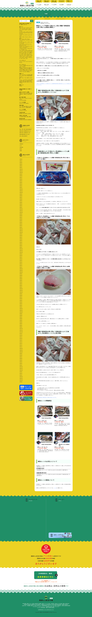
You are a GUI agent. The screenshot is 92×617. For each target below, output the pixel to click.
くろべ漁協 (21, 116)
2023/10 (21, 212)
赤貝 (23, 80)
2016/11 (21, 350)
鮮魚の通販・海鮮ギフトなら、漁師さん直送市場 (30, 603)
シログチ (22, 53)
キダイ (23, 98)
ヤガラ (24, 58)
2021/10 (21, 252)
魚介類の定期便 (54, 604)
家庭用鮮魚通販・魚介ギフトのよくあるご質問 (49, 605)
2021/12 (21, 248)
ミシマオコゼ (30, 29)
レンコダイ (21, 31)
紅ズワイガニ (28, 65)
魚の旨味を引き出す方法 (23, 119)
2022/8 (21, 235)
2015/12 (21, 366)
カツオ (24, 31)
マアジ (22, 54)
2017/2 (21, 345)
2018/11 (21, 310)
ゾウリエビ (21, 110)
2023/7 (21, 217)
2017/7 (21, 336)
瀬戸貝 (28, 77)
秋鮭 (20, 27)
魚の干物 (20, 113)
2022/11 (21, 230)
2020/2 (21, 285)
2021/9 (21, 253)
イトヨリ (22, 29)
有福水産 (24, 116)
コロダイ (23, 50)
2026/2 (21, 165)
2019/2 (21, 305)
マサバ (31, 55)
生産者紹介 (52, 603)
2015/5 (21, 373)
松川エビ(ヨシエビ (26, 70)
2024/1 (21, 207)
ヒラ (20, 29)
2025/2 (21, 185)
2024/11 (21, 190)
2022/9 (21, 233)
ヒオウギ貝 (29, 79)
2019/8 (21, 295)
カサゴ (25, 53)
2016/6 (21, 358)
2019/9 (21, 293)
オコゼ (25, 51)
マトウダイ (30, 98)
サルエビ (20, 71)
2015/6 (21, 371)
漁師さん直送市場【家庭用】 (27, 3)
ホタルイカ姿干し (26, 103)
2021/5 (21, 260)
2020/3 (21, 283)
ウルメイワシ (21, 55)
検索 (31, 20)
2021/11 (21, 250)
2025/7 (21, 177)
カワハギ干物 (25, 113)
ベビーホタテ (24, 74)
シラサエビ (23, 66)
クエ (23, 34)
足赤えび (20, 67)
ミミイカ (24, 61)
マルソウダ (25, 32)
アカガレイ (28, 55)
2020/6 (21, 278)
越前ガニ (28, 71)
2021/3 (21, 263)
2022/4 (21, 242)
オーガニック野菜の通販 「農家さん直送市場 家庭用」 (46, 607)
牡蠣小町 (20, 81)
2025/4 (21, 182)
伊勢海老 (24, 65)
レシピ (21, 145)
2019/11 (21, 290)
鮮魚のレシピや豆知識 (58, 603)
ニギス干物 (29, 113)
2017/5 (21, 340)
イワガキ (22, 75)
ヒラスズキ (21, 33)
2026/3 (21, 164)
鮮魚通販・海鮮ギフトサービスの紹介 (44, 603)
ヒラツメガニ (30, 69)
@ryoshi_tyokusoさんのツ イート (55, 502)
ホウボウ (25, 29)
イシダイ (20, 34)
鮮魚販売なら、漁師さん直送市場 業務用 (63, 605)
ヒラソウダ (21, 32)
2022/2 (21, 245)
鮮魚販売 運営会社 (65, 604)
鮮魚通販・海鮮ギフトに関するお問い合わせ (34, 605)
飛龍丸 (30, 116)
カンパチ (29, 34)
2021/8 (21, 255)
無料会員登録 (59, 604)
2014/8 (21, 381)
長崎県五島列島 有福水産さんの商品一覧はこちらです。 (46, 397)
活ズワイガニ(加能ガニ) (28, 68)
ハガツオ (27, 31)
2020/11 (21, 270)
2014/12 (21, 376)
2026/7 (21, 160)
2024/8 (21, 195)
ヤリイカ (29, 61)
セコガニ (20, 69)
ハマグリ (22, 77)
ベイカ (27, 61)
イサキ (20, 28)
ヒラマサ (25, 34)
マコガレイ (26, 57)
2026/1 (21, 167)
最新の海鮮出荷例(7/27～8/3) (25, 134)
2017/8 (21, 335)
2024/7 (21, 197)
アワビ (25, 77)
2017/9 (21, 333)
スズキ (27, 28)
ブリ (27, 53)
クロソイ (24, 56)
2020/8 (21, 275)
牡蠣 (20, 77)
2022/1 (21, 247)
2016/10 (21, 351)
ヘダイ (27, 58)
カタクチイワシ (29, 54)
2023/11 (21, 210)
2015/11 (21, 368)
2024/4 (21, 202)
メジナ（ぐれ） (21, 57)
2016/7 (21, 356)
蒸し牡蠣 (28, 75)
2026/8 (21, 159)
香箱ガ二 (24, 69)
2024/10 (21, 192)
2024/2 (21, 205)
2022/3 (21, 243)
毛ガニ (31, 70)
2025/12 (21, 169)
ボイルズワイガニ (25, 67)
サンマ (28, 52)
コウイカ (20, 61)
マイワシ (25, 54)
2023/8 (21, 215)
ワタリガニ (21, 70)
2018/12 (21, 308)
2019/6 (21, 298)
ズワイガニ (25, 110)
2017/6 (21, 338)
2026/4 (21, 162)
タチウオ (27, 27)
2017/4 (21, 341)
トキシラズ (23, 28)
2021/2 (21, 265)
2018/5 (21, 320)
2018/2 (21, 325)
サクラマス (28, 51)
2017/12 (21, 328)
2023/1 (21, 227)
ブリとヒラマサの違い (22, 100)
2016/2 (21, 363)
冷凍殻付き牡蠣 (28, 107)
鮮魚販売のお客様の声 (27, 604)
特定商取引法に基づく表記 (50, 606)
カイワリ (30, 27)
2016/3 (21, 361)
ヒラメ (31, 32)
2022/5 (21, 240)
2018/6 (21, 318)
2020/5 (21, 280)
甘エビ (27, 69)
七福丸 (27, 116)
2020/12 (21, 268)
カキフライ (23, 107)
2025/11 (21, 170)
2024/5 (21, 200)
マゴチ (31, 51)
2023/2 (21, 225)
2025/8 (21, 175)
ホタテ (20, 74)
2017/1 (21, 346)
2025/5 (21, 180)
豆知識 (21, 150)
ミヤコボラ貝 (25, 79)
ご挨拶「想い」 (24, 605)
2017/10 (21, 331)
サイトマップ (57, 606)
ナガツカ (28, 32)
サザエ (25, 75)
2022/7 (21, 237)
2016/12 (21, 348)
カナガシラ (26, 98)
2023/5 (21, 220)
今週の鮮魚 (21, 147)
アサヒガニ (21, 65)
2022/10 (21, 232)
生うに (21, 82)
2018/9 (21, 313)
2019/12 (21, 288)
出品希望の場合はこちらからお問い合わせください (46, 609)
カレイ (25, 27)
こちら (55, 487)
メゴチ (21, 58)
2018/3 (21, 323)
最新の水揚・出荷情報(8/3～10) (25, 132)
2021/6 (21, 258)
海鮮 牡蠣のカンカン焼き (28, 106)
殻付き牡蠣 (24, 81)
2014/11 (21, 378)
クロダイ (29, 28)
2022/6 (21, 238)
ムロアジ (26, 50)
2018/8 (21, 315)
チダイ (20, 98)
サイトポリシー (35, 606)
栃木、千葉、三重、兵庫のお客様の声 (25, 129)
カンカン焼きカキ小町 (28, 80)
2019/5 (21, 300)
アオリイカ (21, 103)
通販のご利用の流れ (66, 603)
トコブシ (20, 79)
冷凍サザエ (28, 81)
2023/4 (21, 222)
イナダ (30, 53)
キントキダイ (25, 52)
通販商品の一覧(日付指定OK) (36, 604)
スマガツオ (30, 31)
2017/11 (21, 330)
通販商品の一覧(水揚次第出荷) (46, 604)
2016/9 (21, 353)
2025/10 (21, 172)
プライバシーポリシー (41, 606)
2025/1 (21, 187)
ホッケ (20, 50)
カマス (25, 55)
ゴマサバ (20, 56)
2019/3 (21, 303)
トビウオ (27, 56)
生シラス (20, 52)
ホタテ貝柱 (28, 74)
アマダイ (20, 30)
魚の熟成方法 (29, 119)
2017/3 (21, 343)
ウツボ (22, 27)
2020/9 (21, 273)
